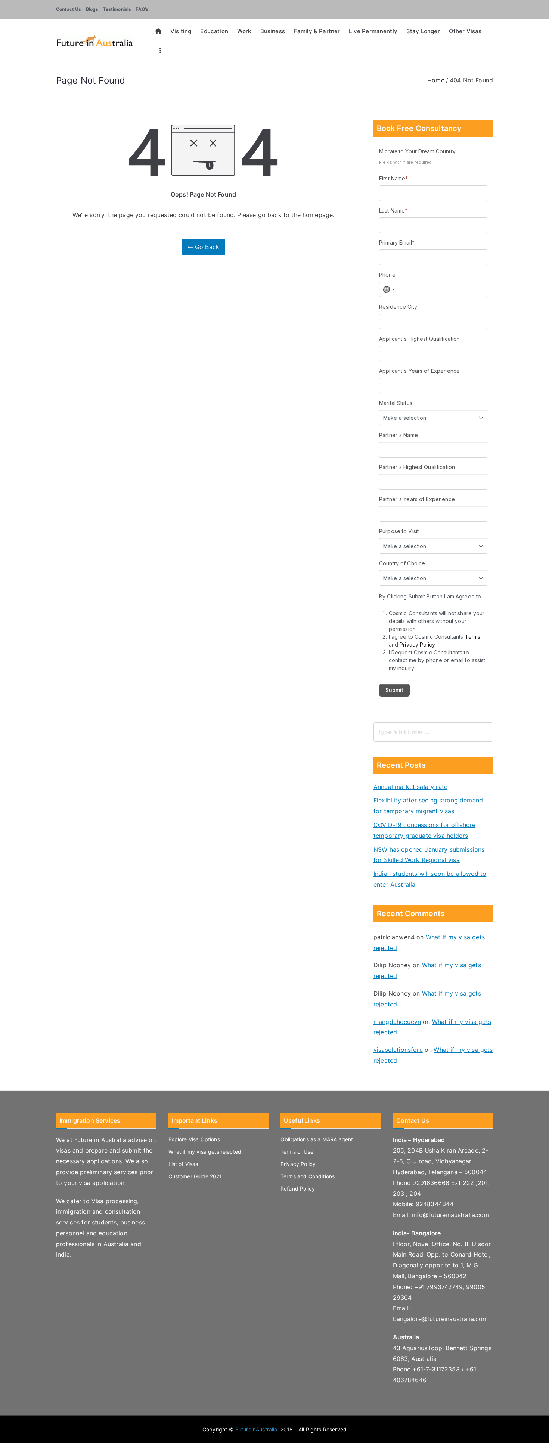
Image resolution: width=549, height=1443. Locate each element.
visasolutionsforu (398, 1049)
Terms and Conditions (307, 1176)
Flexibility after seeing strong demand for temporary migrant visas (428, 805)
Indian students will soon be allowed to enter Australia (429, 879)
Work (244, 31)
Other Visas (465, 31)
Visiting (180, 31)
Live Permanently (373, 31)
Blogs (92, 9)
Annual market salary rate (410, 786)
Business (272, 31)
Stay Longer (423, 31)
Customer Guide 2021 (195, 1176)
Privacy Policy (298, 1164)
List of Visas (183, 1164)
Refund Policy (297, 1188)
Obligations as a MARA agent (316, 1139)
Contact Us (68, 9)
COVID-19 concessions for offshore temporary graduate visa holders (424, 830)
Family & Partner (317, 31)
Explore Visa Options (194, 1139)
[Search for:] (433, 732)
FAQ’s (142, 9)
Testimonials (117, 9)
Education (214, 31)
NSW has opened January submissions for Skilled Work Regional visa (428, 855)
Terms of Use (296, 1151)
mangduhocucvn (397, 1021)
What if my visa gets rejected (205, 1151)
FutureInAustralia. (257, 1429)
